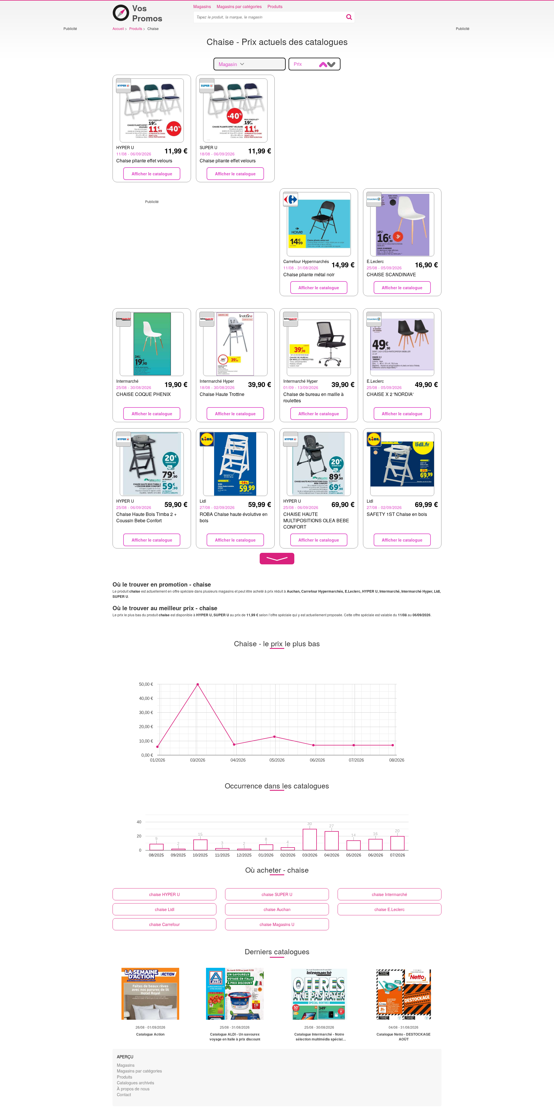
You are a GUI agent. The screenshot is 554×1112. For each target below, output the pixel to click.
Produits (274, 6)
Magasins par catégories (239, 6)
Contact (124, 1094)
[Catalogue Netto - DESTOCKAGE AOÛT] (404, 994)
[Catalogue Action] (150, 994)
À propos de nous (133, 1088)
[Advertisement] (80, 117)
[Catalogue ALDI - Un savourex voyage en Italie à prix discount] (235, 994)
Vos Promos (147, 13)
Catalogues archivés (135, 1082)
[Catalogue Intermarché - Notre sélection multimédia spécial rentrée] (319, 994)
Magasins (202, 6)
